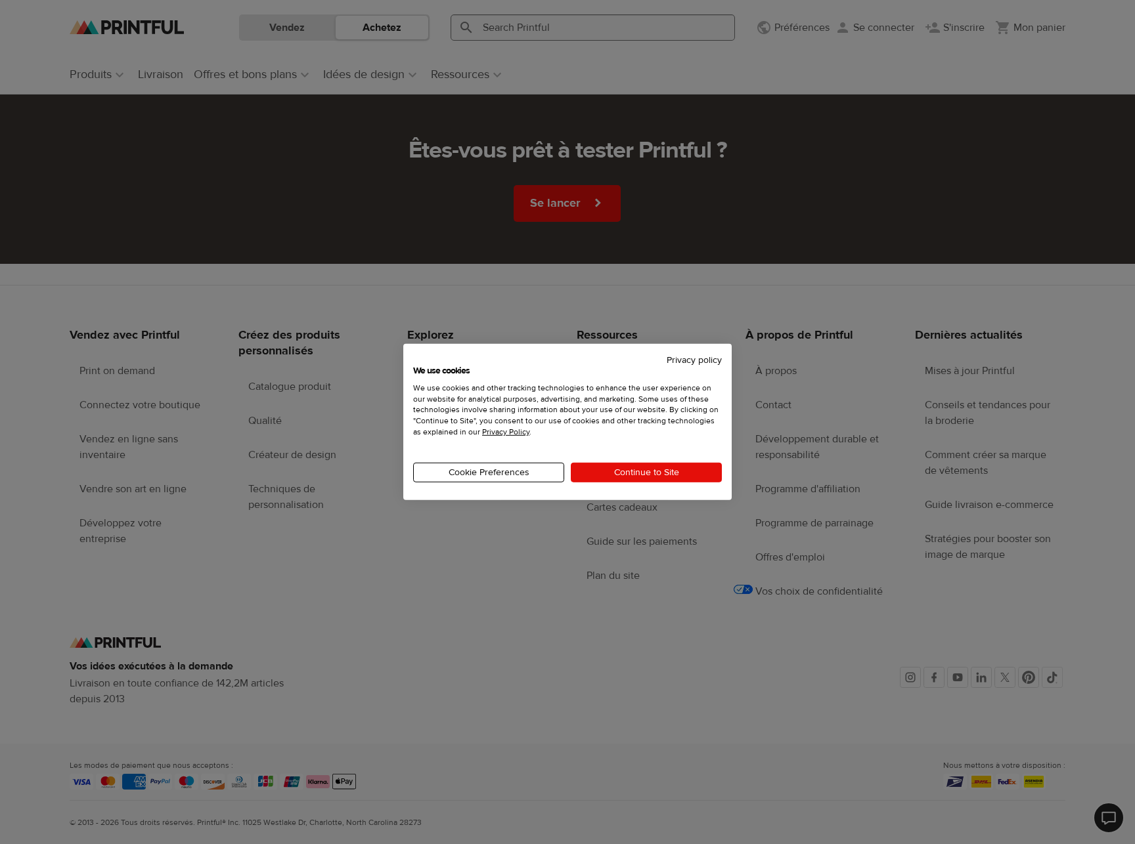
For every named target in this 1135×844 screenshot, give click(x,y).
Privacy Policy (505, 432)
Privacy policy (694, 360)
